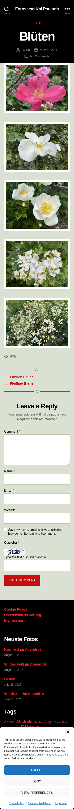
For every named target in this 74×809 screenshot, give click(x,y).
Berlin (65, 722)
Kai (28, 49)
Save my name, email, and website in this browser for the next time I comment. (35, 531)
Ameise (38, 722)
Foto (37, 23)
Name (9, 471)
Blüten (9, 679)
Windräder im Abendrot (24, 694)
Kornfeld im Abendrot (22, 649)
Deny (37, 781)
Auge (48, 722)
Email (9, 490)
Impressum (61, 803)
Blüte (13, 356)
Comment (12, 431)
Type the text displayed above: (25, 557)
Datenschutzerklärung (39, 803)
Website (10, 510)
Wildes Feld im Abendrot (25, 664)
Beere (57, 722)
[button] (68, 732)
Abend (9, 722)
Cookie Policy (16, 803)
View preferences (37, 793)
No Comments (39, 56)
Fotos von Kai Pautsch (37, 9)
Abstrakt (24, 721)
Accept (37, 770)
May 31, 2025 (49, 49)
